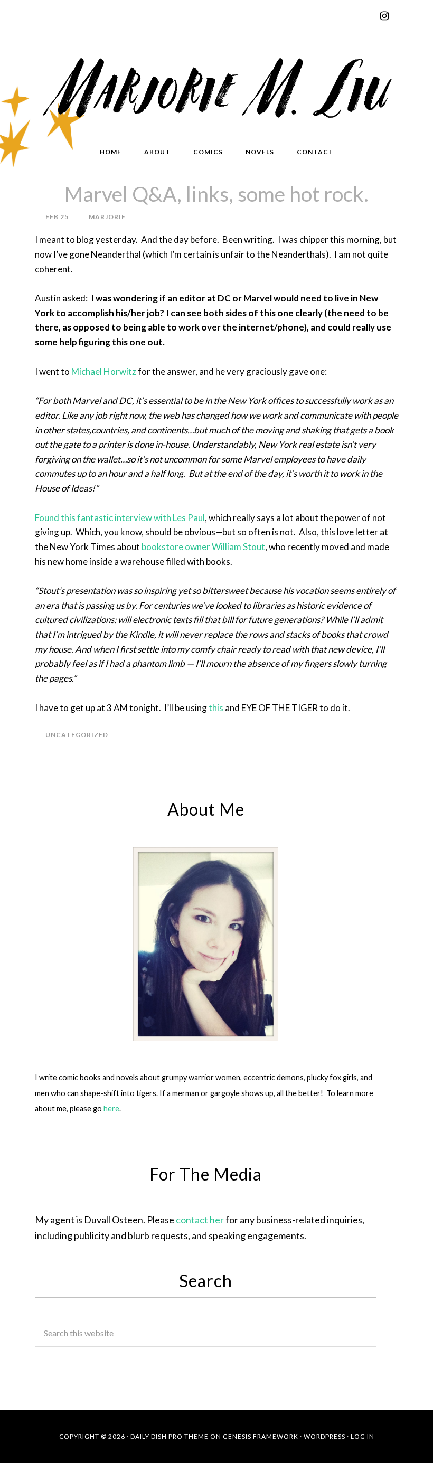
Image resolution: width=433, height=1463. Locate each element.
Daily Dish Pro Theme (169, 1436)
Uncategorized (76, 735)
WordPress (324, 1436)
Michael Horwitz (103, 371)
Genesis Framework (260, 1436)
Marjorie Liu (216, 85)
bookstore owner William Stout (203, 546)
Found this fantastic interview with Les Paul (120, 517)
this (216, 707)
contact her (200, 1219)
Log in (362, 1436)
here (111, 1108)
